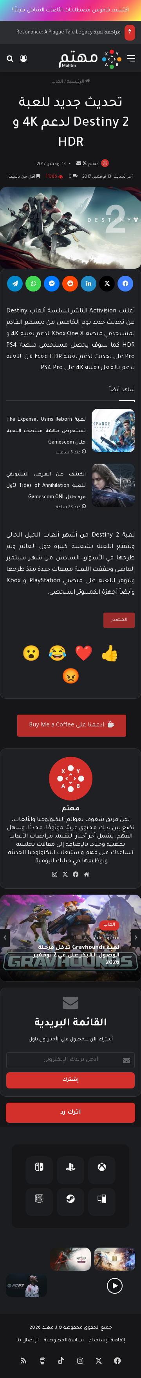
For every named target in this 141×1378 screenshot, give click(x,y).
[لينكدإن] (88, 284)
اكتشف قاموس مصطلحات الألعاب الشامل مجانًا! (70, 10)
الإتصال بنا (27, 1340)
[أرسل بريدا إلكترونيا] (78, 164)
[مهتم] (90, 59)
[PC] (102, 1202)
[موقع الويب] (86, 874)
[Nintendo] (39, 1170)
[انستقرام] (55, 874)
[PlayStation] (70, 1170)
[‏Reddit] (70, 284)
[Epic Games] (39, 1202)
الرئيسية (76, 82)
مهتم (93, 164)
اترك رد (70, 1112)
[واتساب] (33, 284)
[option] (70, 938)
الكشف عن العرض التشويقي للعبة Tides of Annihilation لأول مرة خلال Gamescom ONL (45, 486)
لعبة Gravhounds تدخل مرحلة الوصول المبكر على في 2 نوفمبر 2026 (76, 955)
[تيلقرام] (15, 284)
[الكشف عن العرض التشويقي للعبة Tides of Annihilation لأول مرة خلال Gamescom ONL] (113, 485)
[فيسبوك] (125, 284)
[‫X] (107, 284)
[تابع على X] (84, 164)
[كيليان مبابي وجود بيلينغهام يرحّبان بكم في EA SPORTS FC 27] (70, 1285)
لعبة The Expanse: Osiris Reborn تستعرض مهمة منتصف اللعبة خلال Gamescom (45, 431)
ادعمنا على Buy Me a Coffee (67, 725)
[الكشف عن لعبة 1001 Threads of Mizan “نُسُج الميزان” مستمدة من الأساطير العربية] (114, 1259)
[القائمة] (131, 62)
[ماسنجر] (52, 284)
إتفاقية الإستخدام (107, 1340)
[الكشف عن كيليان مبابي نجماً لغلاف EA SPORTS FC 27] (26, 1285)
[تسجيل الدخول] (23, 62)
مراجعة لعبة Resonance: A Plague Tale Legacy (68, 32)
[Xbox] (102, 1170)
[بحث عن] (10, 62)
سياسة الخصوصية (64, 1340)
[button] (110, 656)
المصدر (119, 620)
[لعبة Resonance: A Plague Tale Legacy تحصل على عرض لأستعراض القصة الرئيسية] (114, 1285)
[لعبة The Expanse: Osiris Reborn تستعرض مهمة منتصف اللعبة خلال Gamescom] (113, 430)
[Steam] (70, 1202)
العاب (57, 82)
